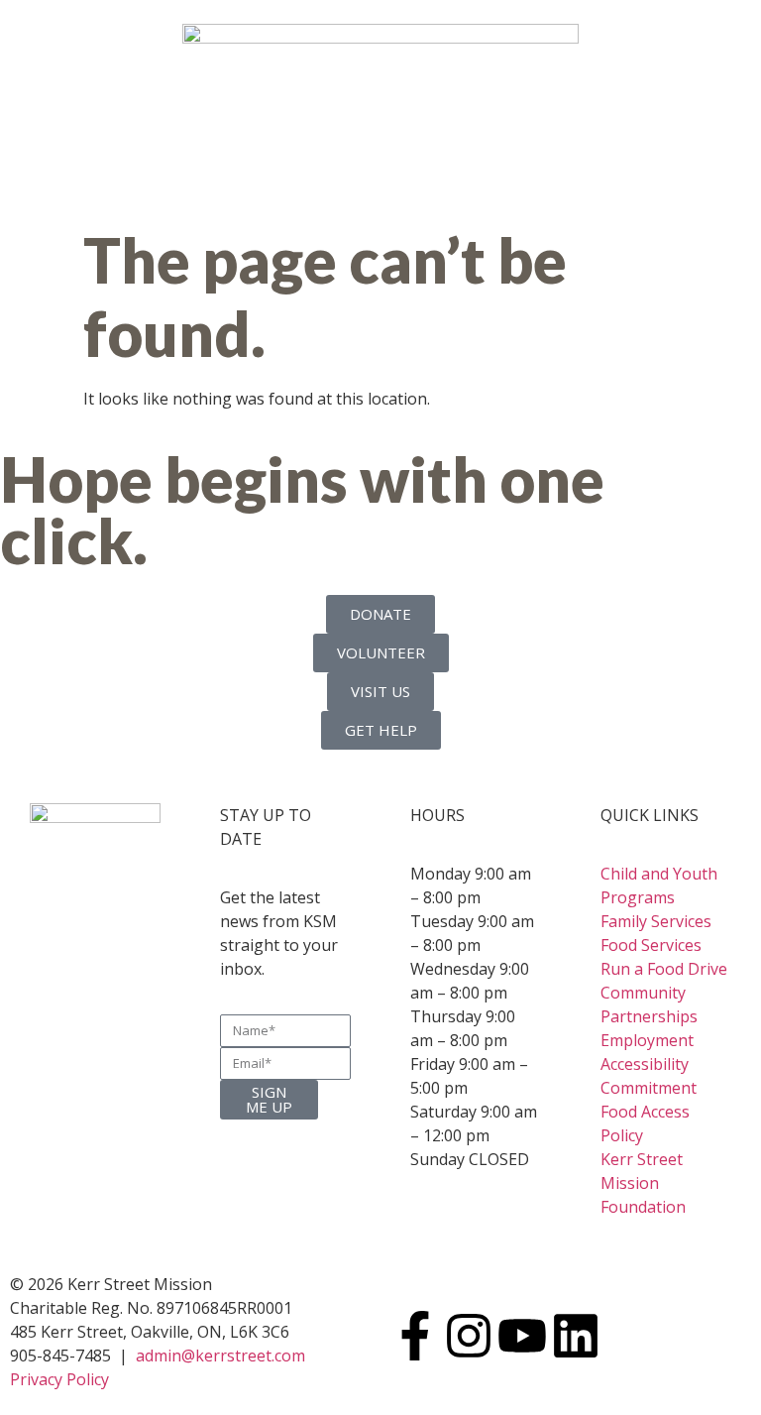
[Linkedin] (575, 1335)
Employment (647, 1040)
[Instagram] (468, 1335)
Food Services (651, 945)
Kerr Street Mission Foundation (643, 1183)
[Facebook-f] (415, 1335)
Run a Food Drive (663, 969)
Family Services (655, 921)
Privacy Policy (59, 1379)
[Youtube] (522, 1335)
